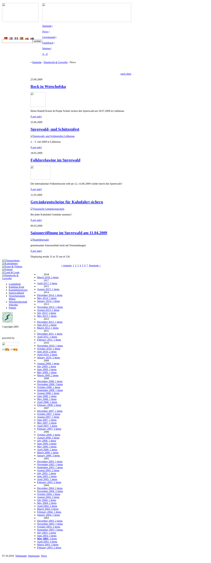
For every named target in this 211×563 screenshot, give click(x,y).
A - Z (45, 54)
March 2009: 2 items (48, 375)
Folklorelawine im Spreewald (55, 160)
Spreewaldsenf (16, 292)
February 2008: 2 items (49, 405)
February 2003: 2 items (49, 547)
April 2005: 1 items (47, 479)
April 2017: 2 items (47, 283)
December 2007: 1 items (49, 411)
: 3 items (47, 538)
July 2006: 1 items (46, 440)
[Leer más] (36, 116)
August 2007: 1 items (48, 417)
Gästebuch (47, 42)
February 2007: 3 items (49, 428)
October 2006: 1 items (48, 434)
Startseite (47, 26)
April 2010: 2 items (47, 354)
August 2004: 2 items (48, 497)
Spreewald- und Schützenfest (54, 129)
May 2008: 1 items (47, 399)
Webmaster (21, 555)
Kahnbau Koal (16, 287)
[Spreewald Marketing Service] (7, 321)
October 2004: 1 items (48, 494)
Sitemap (46, 48)
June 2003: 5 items (47, 535)
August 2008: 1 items (48, 393)
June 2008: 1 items (47, 396)
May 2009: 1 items (47, 372)
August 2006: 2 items (48, 437)
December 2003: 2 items (49, 520)
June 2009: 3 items (47, 369)
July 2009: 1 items (46, 366)
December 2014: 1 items (49, 295)
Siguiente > (95, 265)
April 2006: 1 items (47, 449)
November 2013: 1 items (50, 307)
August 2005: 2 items (48, 470)
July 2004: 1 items (46, 500)
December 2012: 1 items (49, 322)
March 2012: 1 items (48, 327)
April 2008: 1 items (47, 402)
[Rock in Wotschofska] (38, 106)
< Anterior (66, 265)
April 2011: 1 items (47, 336)
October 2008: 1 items (48, 387)
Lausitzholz (15, 284)
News (45, 31)
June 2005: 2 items (47, 476)
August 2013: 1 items (48, 310)
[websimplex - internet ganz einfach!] (10, 344)
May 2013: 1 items (47, 316)
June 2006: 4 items (47, 443)
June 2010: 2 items (47, 351)
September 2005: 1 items (50, 467)
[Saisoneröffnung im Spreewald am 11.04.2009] (39, 239)
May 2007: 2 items (47, 422)
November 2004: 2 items (50, 491)
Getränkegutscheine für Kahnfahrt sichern (66, 202)
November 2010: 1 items (50, 345)
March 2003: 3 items (48, 544)
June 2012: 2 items (47, 324)
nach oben (126, 73)
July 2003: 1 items (46, 532)
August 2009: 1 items (48, 363)
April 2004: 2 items (47, 506)
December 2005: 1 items (49, 461)
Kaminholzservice (18, 290)
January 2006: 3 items (48, 455)
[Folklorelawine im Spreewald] (40, 178)
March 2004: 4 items (48, 509)
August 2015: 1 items (48, 289)
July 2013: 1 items (46, 313)
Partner (12, 307)
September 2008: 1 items (50, 390)
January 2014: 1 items (48, 301)
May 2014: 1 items (47, 298)
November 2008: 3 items (50, 384)
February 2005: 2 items (49, 482)
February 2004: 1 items (49, 512)
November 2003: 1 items (50, 523)
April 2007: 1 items (47, 425)
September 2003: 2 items (50, 529)
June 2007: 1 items (47, 419)
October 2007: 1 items (48, 414)
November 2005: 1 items (50, 464)
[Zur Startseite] (20, 21)
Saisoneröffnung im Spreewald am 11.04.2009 (68, 233)
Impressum (34, 555)
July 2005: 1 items (46, 473)
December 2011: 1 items (49, 333)
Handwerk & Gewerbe (56, 62)
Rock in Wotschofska (48, 86)
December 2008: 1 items (49, 381)
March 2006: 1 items (48, 452)
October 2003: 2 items (48, 526)
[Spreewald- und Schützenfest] (52, 136)
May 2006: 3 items (47, 446)
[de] (5, 38)
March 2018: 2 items (48, 277)
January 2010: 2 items (48, 357)
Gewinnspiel (48, 37)
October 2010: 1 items (48, 348)
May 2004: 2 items (47, 503)
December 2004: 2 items (49, 488)
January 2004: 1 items (48, 515)
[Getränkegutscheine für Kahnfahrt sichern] (47, 209)
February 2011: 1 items (49, 339)
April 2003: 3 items (47, 541)
